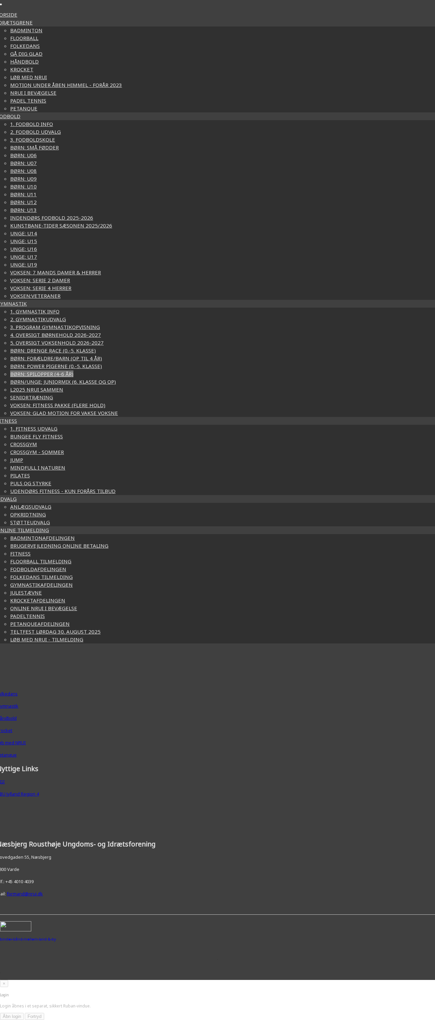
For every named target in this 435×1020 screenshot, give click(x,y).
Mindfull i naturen (37, 467)
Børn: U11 (23, 194)
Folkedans (25, 45)
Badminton (26, 30)
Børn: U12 (23, 202)
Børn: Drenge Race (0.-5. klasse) (53, 350)
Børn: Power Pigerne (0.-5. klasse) (56, 366)
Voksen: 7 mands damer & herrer (55, 272)
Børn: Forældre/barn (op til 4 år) (56, 358)
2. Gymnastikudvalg (38, 319)
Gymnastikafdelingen (41, 584)
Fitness (20, 553)
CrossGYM (23, 444)
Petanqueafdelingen (40, 623)
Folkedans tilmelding (41, 576)
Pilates (20, 475)
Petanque (23, 108)
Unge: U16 (23, 248)
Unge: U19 (23, 264)
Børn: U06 (23, 155)
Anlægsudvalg (30, 506)
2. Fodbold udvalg (35, 131)
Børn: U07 (23, 163)
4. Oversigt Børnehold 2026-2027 (55, 334)
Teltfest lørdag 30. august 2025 (55, 631)
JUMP (16, 459)
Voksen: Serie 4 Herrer (40, 288)
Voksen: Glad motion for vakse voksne (64, 412)
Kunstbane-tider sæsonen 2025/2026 (61, 225)
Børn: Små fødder (34, 147)
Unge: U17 (23, 256)
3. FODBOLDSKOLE (32, 139)
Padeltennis (27, 616)
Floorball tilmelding (40, 561)
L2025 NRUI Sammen (36, 389)
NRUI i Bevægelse (33, 92)
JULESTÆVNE (26, 592)
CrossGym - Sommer (37, 452)
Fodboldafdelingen (38, 569)
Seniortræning (31, 397)
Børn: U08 (23, 170)
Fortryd (34, 1016)
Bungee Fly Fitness (36, 436)
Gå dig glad (26, 53)
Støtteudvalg (30, 522)
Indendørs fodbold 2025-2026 (51, 217)
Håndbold (24, 61)
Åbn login (12, 1016)
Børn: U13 (23, 209)
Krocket (21, 69)
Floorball (24, 38)
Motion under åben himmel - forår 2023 (66, 84)
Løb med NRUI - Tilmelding (46, 639)
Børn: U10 (23, 186)
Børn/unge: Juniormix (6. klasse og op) (63, 381)
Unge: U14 (23, 233)
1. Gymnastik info (34, 311)
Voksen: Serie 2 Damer (40, 280)
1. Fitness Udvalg (33, 428)
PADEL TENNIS (28, 100)
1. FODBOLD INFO (31, 124)
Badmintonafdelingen (42, 537)
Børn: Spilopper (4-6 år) (41, 373)
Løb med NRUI (28, 77)
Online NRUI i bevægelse (43, 608)
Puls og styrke (30, 483)
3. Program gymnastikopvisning (55, 327)
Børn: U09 (23, 178)
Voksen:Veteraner (35, 295)
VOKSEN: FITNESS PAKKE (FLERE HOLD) (57, 405)
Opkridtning (28, 514)
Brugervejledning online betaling (59, 545)
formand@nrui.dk (25, 894)
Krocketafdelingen (37, 600)
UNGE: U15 (23, 241)
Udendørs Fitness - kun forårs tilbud (63, 491)
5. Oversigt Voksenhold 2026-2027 (57, 342)
